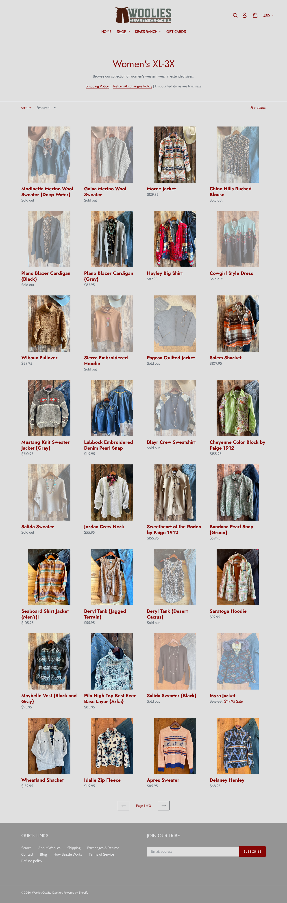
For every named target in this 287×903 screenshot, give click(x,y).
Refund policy (31, 861)
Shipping (73, 848)
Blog (43, 854)
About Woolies (49, 848)
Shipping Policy (97, 86)
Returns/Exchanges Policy (132, 86)
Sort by (26, 108)
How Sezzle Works (68, 854)
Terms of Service (101, 854)
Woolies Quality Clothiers (47, 892)
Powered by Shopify (75, 892)
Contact (27, 854)
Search (26, 848)
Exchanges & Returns (103, 848)
